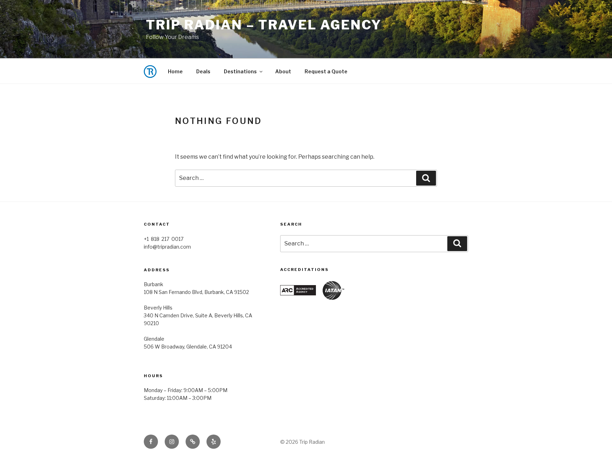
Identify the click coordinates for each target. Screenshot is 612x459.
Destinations (240, 71)
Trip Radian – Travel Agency (264, 25)
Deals (203, 71)
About (283, 71)
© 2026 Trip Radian (302, 442)
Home (175, 71)
